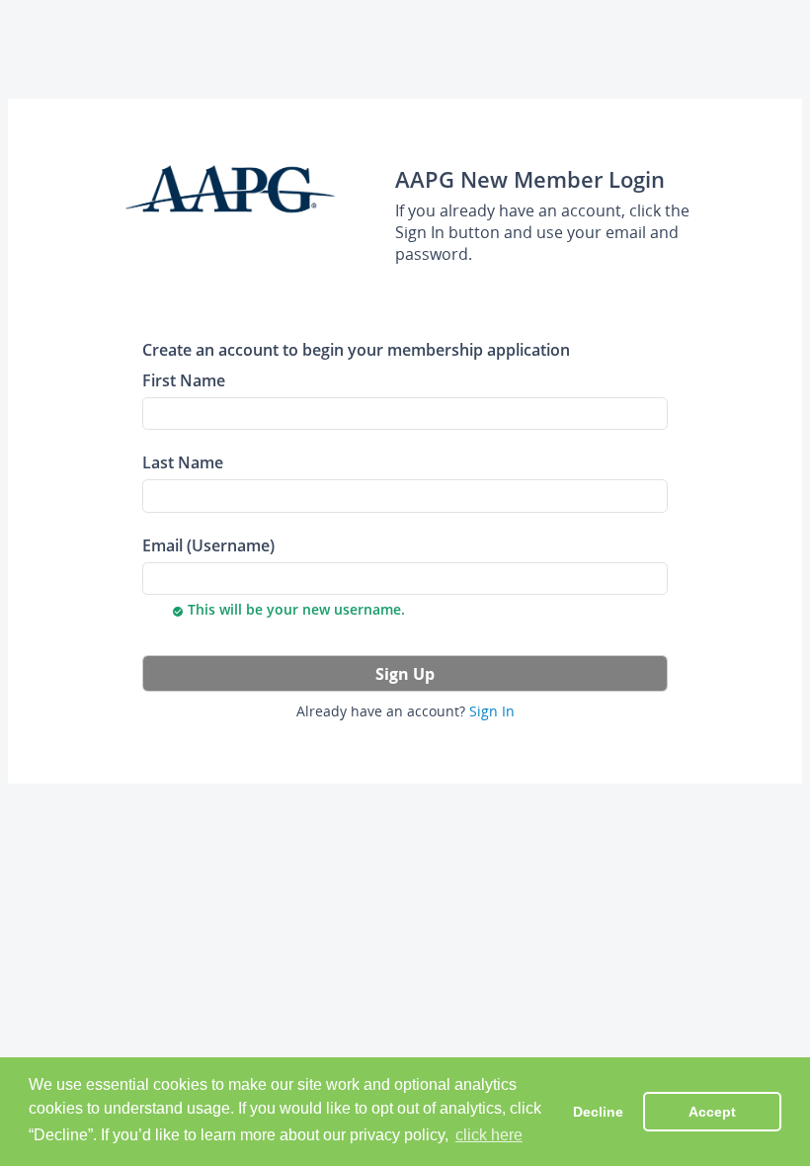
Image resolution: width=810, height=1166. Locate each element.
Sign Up (405, 674)
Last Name (182, 462)
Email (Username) (208, 545)
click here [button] (489, 1134)
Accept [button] (712, 1112)
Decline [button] (598, 1112)
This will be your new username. (288, 609)
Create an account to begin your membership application (356, 349)
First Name (183, 380)
